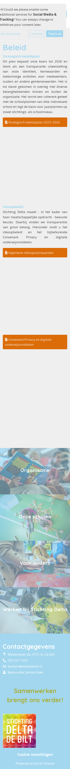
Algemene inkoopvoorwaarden (30, 253)
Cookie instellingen (35, 754)
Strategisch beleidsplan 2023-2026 (33, 122)
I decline (36, 34)
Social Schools (44, 763)
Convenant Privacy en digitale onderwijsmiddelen (28, 342)
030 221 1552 (18, 660)
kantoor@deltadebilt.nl (25, 666)
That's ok (54, 34)
